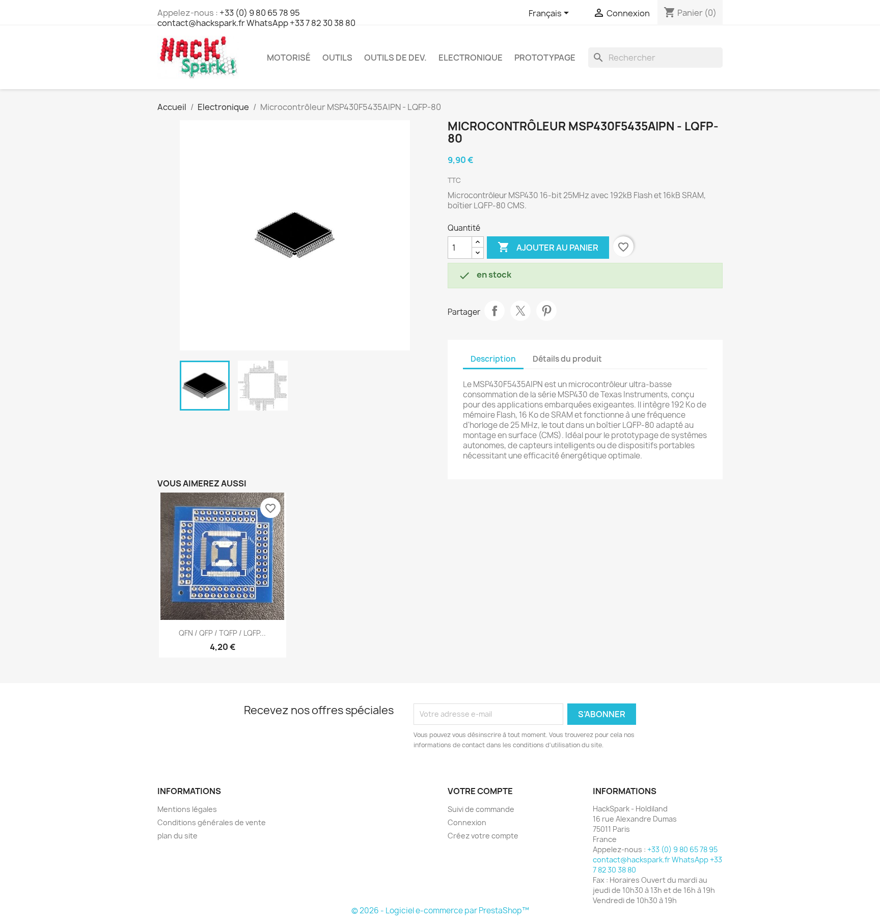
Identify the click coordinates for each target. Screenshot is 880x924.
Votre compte (480, 791)
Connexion (467, 822)
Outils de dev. (395, 57)
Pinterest (546, 311)
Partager (494, 311)
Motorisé (289, 57)
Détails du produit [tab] (567, 359)
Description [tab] (493, 359)
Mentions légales (187, 809)
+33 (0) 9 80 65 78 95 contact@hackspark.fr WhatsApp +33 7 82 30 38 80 (256, 18)
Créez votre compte (483, 835)
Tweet (520, 311)
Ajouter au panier (548, 247)
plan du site (177, 835)
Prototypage (544, 57)
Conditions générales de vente (211, 822)
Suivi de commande (481, 809)
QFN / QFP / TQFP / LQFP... (222, 633)
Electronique (470, 57)
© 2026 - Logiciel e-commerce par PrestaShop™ (440, 910)
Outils (337, 57)
